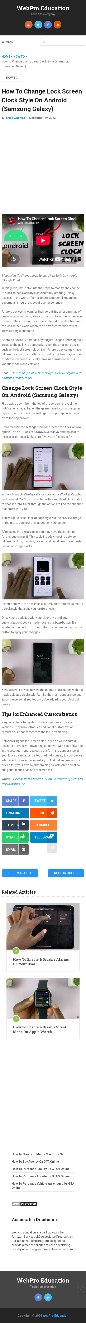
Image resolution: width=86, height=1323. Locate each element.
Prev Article (21, 873)
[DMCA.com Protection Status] (24, 1207)
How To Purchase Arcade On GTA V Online (41, 1176)
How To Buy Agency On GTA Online (35, 1161)
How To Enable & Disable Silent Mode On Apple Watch (39, 1029)
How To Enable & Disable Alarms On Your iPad (41, 961)
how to (12, 77)
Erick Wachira (15, 118)
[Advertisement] (43, 169)
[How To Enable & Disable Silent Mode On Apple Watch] (43, 998)
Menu (10, 41)
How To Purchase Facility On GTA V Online (41, 1169)
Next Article (64, 873)
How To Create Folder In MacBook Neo (38, 1154)
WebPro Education (43, 8)
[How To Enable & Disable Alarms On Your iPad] (43, 927)
